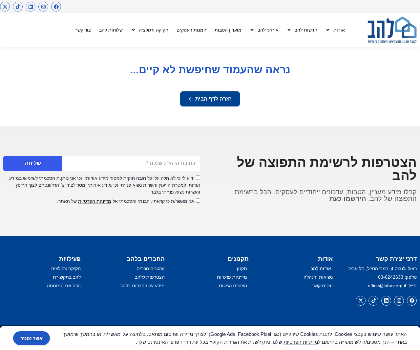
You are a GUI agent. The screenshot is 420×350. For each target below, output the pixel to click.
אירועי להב (268, 30)
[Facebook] (56, 7)
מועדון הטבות (228, 30)
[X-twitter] (5, 7)
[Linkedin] (30, 7)
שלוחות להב (111, 30)
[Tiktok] (18, 7)
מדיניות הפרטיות (94, 201)
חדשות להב (306, 30)
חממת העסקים (191, 30)
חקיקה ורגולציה (153, 30)
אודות (339, 30)
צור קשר (83, 30)
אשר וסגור (31, 338)
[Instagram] (43, 7)
